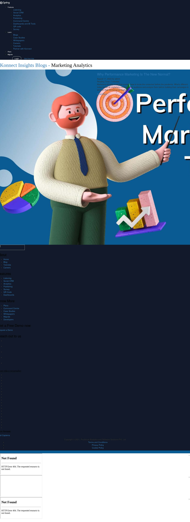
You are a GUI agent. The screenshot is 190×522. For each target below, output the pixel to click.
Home (6, 259)
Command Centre (21, 20)
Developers (8, 319)
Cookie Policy (98, 447)
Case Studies (19, 37)
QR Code (7, 292)
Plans (9, 51)
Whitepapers (18, 40)
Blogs (15, 34)
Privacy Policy (98, 445)
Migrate (10, 54)
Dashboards (8, 294)
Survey (16, 29)
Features (11, 7)
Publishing (17, 18)
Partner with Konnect (22, 48)
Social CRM (18, 12)
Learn (10, 32)
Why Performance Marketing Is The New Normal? (133, 74)
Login (17, 58)
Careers (16, 43)
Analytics (17, 15)
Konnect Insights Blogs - (25, 65)
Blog (5, 262)
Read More (102, 94)
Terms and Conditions (98, 442)
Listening (17, 9)
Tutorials (17, 45)
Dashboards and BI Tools (24, 23)
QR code (17, 26)
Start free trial (29, 58)
